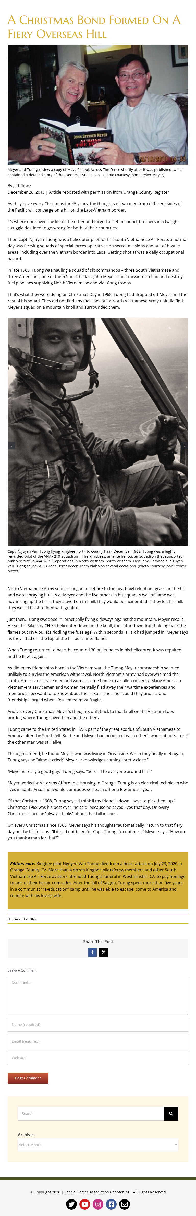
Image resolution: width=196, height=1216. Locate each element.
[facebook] (111, 1204)
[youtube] (84, 1204)
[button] (11, 445)
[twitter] (71, 1204)
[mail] (124, 1204)
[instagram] (98, 1204)
